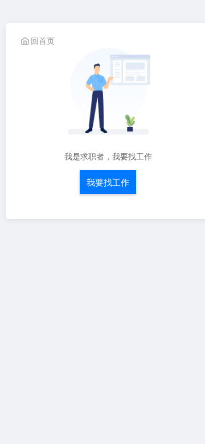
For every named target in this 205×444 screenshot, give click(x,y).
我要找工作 (108, 182)
